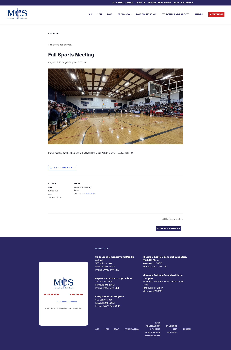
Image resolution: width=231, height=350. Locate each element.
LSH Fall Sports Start (171, 219)
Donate (140, 3)
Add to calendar (63, 167)
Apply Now (216, 14)
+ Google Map (91, 193)
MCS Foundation (146, 14)
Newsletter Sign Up (159, 3)
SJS (90, 14)
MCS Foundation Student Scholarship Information (152, 329)
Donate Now (51, 295)
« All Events (53, 33)
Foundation (131, 329)
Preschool (124, 14)
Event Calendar (183, 3)
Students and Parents (175, 14)
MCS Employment (122, 3)
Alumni (199, 14)
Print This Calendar (168, 228)
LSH (100, 14)
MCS (109, 14)
